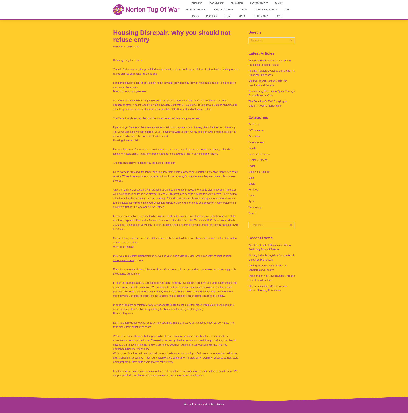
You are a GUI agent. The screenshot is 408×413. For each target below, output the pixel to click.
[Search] (291, 40)
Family (278, 3)
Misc (287, 9)
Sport (242, 16)
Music (195, 16)
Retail (228, 16)
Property (211, 16)
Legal (243, 9)
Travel (279, 16)
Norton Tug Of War (152, 9)
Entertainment (259, 3)
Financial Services (196, 9)
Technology (260, 16)
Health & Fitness (223, 9)
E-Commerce (216, 3)
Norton (119, 46)
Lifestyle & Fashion (266, 9)
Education (237, 3)
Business (197, 3)
